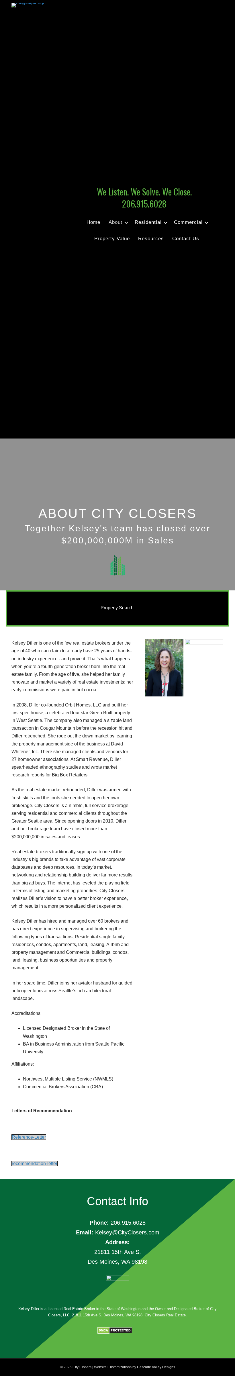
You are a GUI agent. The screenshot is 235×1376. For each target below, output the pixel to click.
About (115, 222)
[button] (126, 222)
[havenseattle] (204, 664)
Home (93, 222)
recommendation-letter (34, 1163)
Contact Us (185, 238)
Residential (148, 222)
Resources (151, 238)
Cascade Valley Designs (156, 1367)
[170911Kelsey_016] (164, 667)
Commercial (188, 222)
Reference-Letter (29, 1137)
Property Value (112, 238)
